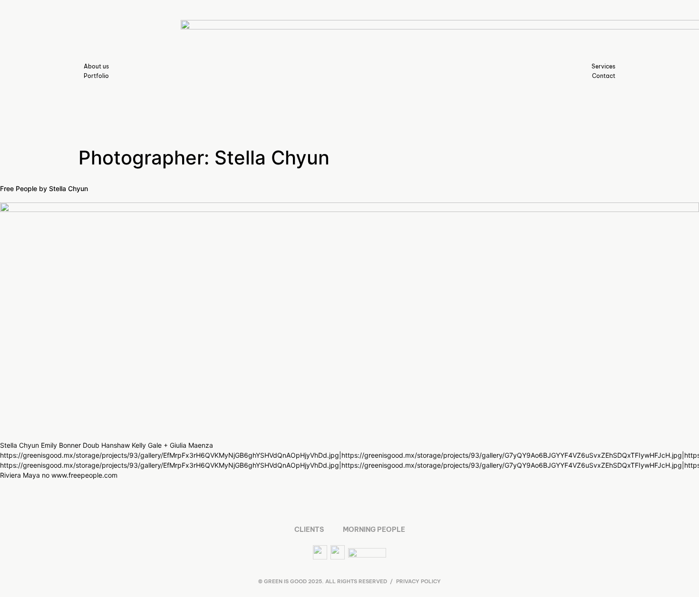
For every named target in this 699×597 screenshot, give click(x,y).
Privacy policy (418, 581)
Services (603, 66)
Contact (603, 75)
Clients (309, 529)
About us (96, 66)
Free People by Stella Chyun (44, 188)
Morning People (374, 529)
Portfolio (96, 75)
